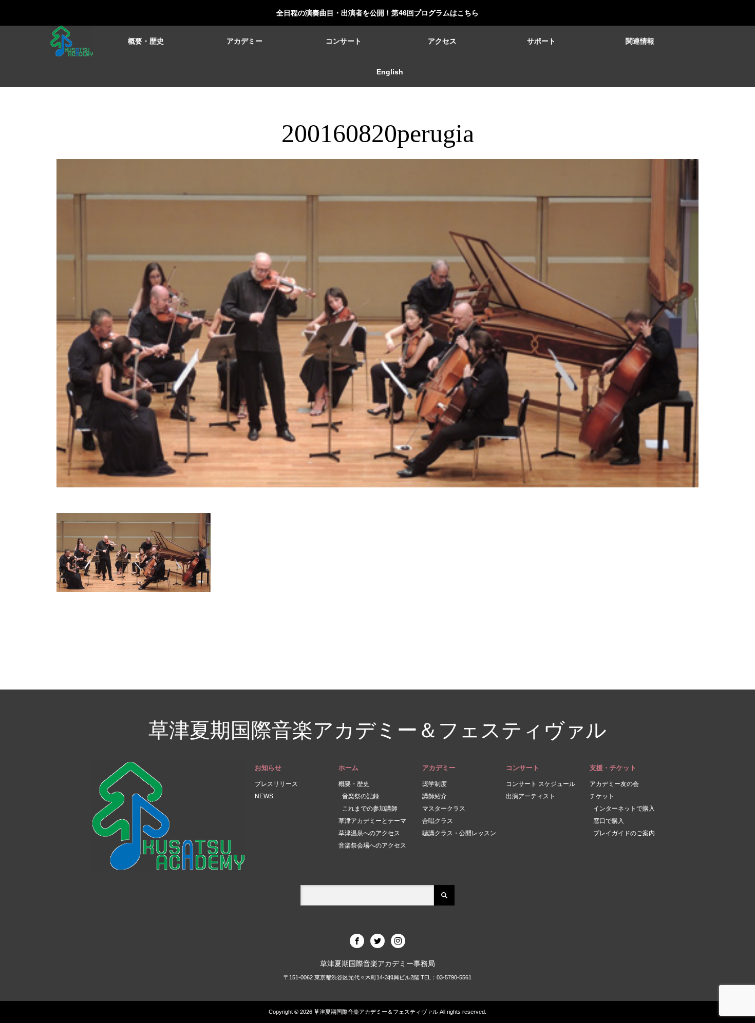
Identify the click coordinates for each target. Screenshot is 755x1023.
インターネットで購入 (624, 808)
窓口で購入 (608, 820)
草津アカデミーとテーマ (372, 820)
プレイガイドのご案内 (624, 833)
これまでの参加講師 (370, 808)
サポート (541, 41)
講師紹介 (434, 796)
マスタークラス (443, 808)
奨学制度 (434, 784)
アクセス (442, 41)
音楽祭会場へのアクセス (372, 845)
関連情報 (640, 41)
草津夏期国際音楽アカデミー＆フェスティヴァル (377, 730)
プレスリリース (276, 784)
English (389, 72)
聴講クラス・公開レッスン (459, 833)
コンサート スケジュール (540, 784)
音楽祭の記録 (360, 796)
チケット (602, 796)
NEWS (264, 796)
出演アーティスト (530, 796)
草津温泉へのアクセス (369, 833)
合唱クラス (437, 820)
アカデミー (244, 41)
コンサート (344, 41)
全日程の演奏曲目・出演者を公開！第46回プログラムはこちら (377, 13)
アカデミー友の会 (614, 784)
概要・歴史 (146, 41)
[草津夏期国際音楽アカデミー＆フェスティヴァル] (71, 41)
